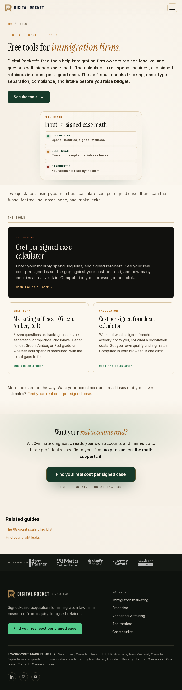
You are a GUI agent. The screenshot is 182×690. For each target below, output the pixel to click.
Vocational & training (128, 616)
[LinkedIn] (12, 676)
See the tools (29, 96)
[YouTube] (35, 676)
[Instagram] (23, 676)
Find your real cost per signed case (59, 393)
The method (122, 623)
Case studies (123, 631)
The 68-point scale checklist (29, 529)
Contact (23, 664)
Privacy (127, 659)
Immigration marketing (130, 600)
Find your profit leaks (23, 537)
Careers (38, 664)
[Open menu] (172, 7)
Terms (140, 659)
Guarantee (156, 659)
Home (9, 24)
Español (52, 664)
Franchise (120, 608)
